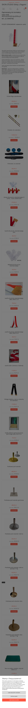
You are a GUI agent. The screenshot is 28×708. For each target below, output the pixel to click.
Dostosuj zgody (14, 696)
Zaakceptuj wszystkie (14, 700)
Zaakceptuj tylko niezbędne (14, 692)
